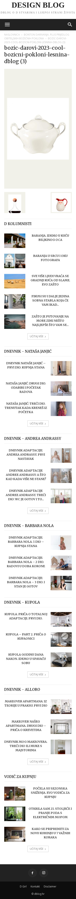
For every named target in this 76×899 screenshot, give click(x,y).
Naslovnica (12, 34)
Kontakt (35, 886)
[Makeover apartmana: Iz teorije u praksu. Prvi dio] (61, 706)
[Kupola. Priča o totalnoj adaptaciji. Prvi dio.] (61, 619)
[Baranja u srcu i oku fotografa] (14, 261)
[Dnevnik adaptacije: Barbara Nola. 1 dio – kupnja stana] (61, 542)
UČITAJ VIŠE (36, 336)
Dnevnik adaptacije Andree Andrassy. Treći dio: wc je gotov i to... (26, 495)
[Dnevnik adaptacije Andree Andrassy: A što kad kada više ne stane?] (61, 475)
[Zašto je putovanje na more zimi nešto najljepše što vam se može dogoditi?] (14, 321)
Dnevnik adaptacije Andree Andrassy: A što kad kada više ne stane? (26, 475)
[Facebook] (32, 873)
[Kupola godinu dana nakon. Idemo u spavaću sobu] (61, 659)
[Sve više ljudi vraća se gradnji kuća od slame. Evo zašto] (14, 281)
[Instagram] (43, 873)
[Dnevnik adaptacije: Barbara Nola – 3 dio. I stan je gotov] (61, 583)
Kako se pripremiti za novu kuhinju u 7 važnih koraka (50, 833)
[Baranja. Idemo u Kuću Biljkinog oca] (14, 240)
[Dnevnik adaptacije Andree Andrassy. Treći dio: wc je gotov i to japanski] (61, 496)
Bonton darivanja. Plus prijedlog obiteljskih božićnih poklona (36, 36)
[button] (7, 24)
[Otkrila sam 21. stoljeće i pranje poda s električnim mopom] (14, 814)
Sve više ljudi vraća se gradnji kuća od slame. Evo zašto (50, 280)
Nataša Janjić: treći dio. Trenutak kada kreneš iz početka (26, 408)
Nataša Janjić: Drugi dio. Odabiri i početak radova (26, 387)
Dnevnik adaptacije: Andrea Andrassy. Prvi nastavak (26, 454)
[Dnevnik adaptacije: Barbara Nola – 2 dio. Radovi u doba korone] (61, 563)
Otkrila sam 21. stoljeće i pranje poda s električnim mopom (50, 813)
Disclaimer (50, 886)
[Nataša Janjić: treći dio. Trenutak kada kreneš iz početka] (61, 408)
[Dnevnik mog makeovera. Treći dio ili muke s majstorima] (61, 747)
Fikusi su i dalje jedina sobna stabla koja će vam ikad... (50, 300)
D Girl (23, 886)
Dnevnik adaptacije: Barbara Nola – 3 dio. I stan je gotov (26, 582)
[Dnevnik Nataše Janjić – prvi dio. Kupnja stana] (61, 368)
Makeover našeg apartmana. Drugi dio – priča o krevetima (26, 726)
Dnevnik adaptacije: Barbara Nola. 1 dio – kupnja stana (26, 542)
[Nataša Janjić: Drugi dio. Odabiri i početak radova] (61, 388)
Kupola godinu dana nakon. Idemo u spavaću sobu (26, 659)
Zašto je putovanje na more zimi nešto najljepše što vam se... (50, 321)
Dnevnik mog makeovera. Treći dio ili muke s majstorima (25, 746)
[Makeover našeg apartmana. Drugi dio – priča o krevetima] (61, 726)
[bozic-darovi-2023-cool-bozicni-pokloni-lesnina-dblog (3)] (38, 187)
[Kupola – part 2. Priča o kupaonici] (61, 639)
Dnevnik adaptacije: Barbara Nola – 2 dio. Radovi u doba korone (26, 562)
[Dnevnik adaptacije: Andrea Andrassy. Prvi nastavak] (61, 455)
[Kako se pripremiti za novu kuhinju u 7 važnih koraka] (14, 834)
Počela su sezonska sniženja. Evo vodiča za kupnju (50, 793)
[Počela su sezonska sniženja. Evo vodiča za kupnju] (14, 793)
